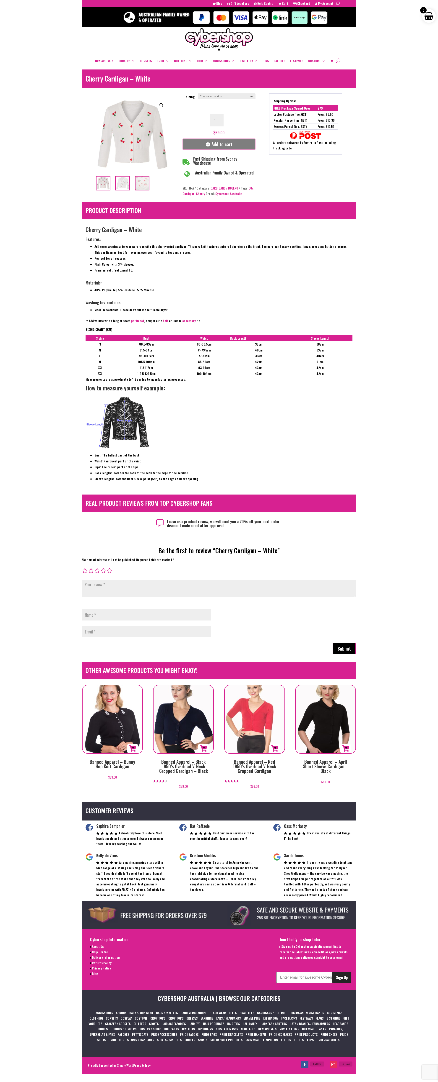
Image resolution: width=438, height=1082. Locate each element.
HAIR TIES (233, 1023)
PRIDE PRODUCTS (306, 1034)
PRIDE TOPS (116, 1039)
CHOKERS (124, 60)
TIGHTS (299, 1039)
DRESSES (192, 1018)
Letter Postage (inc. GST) (291, 114)
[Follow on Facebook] (304, 1064)
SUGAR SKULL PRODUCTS (226, 1039)
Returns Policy (101, 962)
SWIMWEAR (252, 1039)
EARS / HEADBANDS (228, 1018)
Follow (317, 1063)
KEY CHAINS (205, 1028)
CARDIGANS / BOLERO (224, 188)
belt (165, 320)
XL (100, 361)
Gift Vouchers (239, 4)
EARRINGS (207, 1018)
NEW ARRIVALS (104, 60)
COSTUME (314, 60)
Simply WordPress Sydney (134, 1065)
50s (251, 188)
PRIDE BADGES (189, 1034)
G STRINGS (333, 1018)
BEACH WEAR (218, 1012)
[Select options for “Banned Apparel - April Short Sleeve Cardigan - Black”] (345, 748)
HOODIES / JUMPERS (123, 1028)
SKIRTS (202, 1039)
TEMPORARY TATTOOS (277, 1039)
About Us (97, 946)
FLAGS (319, 1018)
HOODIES (102, 1028)
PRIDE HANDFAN (256, 1034)
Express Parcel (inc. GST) (290, 126)
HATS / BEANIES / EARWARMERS (310, 1023)
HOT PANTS (171, 1028)
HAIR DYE (194, 1023)
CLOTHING (180, 60)
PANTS (322, 1028)
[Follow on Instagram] (333, 1064)
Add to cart (221, 144)
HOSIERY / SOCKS (150, 1028)
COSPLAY (126, 1018)
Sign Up (342, 977)
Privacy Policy (101, 968)
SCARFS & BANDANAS (140, 1039)
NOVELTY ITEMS (289, 1028)
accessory (189, 320)
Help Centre (265, 4)
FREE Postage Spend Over (292, 108)
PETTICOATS (140, 1034)
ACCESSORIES (221, 60)
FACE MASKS (289, 1018)
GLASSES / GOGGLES (117, 1023)
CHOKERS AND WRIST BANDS (306, 1012)
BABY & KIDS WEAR (141, 1012)
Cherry (200, 193)
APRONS (121, 1012)
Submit (344, 648)
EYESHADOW (270, 1018)
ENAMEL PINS (252, 1018)
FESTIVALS (296, 60)
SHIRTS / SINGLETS (169, 1039)
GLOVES (154, 1023)
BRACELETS (247, 1012)
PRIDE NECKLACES (280, 1034)
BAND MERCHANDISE (194, 1012)
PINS (266, 60)
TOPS (310, 1039)
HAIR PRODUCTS (213, 1023)
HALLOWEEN (250, 1023)
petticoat (137, 320)
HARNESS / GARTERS (274, 1023)
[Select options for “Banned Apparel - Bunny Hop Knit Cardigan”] (132, 748)
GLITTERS (139, 1023)
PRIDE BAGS (209, 1034)
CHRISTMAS (334, 1012)
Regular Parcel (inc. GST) (290, 120)
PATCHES (279, 60)
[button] (161, 105)
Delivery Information (105, 957)
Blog (219, 4)
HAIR (200, 60)
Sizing (190, 96)
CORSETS (146, 60)
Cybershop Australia (228, 193)
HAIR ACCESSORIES (174, 1023)
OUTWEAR (308, 1028)
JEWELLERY (246, 60)
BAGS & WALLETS (167, 1012)
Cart (284, 4)
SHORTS (190, 1039)
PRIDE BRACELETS (231, 1034)
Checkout (303, 4)
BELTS (233, 1012)
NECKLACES (248, 1028)
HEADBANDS (340, 1023)
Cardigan (188, 193)
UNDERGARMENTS (328, 1039)
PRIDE (160, 60)
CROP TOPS (157, 1018)
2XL (100, 367)
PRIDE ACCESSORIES (164, 1034)
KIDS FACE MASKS (227, 1028)
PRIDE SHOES (329, 1034)
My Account (325, 4)
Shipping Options (285, 100)
